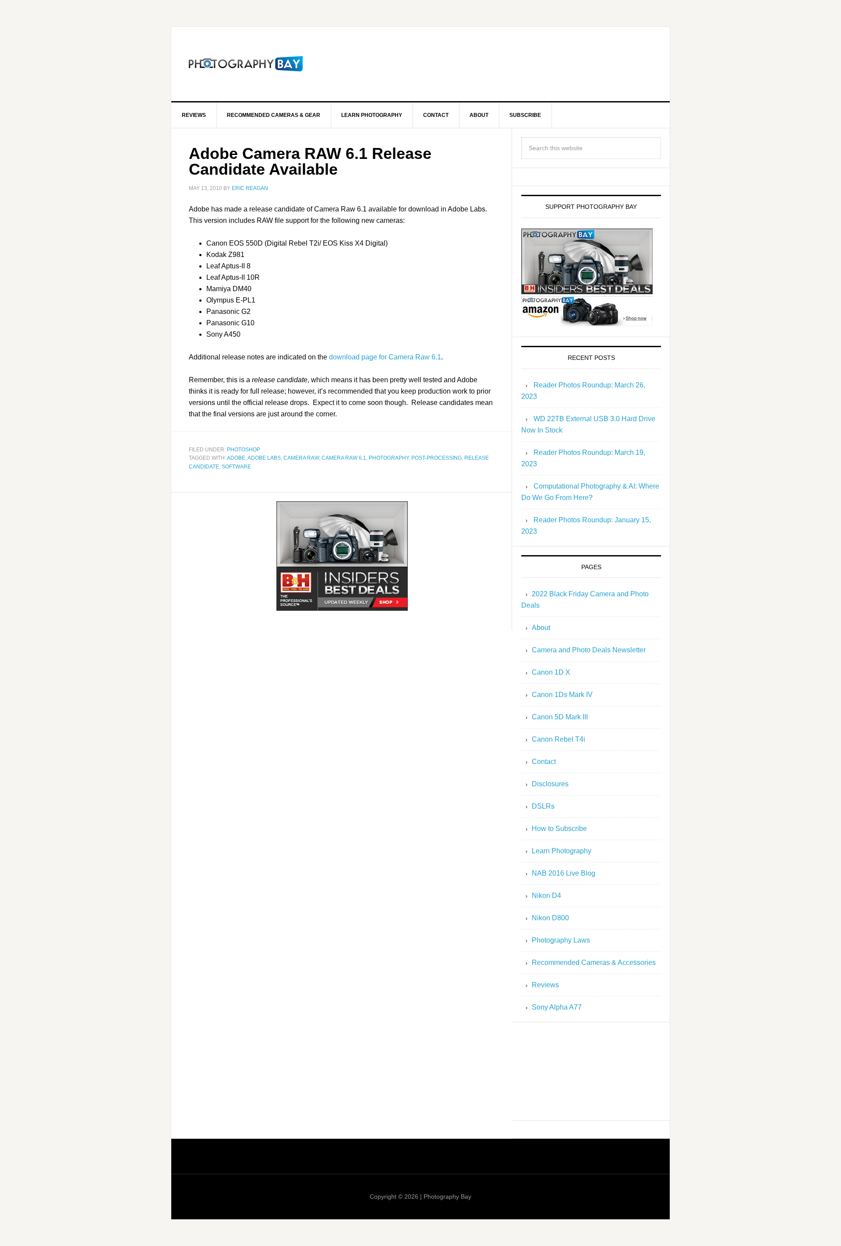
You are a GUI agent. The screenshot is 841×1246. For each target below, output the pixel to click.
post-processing (436, 458)
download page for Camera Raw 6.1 (385, 357)
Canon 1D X (551, 672)
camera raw (301, 458)
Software (236, 467)
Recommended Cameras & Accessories (594, 962)
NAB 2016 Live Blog (563, 873)
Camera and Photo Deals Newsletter (589, 650)
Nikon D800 (550, 918)
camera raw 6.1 (344, 458)
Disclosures (550, 784)
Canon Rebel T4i (558, 739)
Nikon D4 (546, 895)
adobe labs (264, 458)
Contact (544, 761)
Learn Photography (561, 851)
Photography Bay (246, 64)
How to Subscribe (559, 828)
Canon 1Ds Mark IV (562, 694)
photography (389, 458)
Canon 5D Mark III (560, 717)
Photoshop (243, 450)
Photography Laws (561, 940)
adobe (236, 458)
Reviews (545, 985)
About (541, 627)
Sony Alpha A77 (557, 1007)
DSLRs (543, 806)
